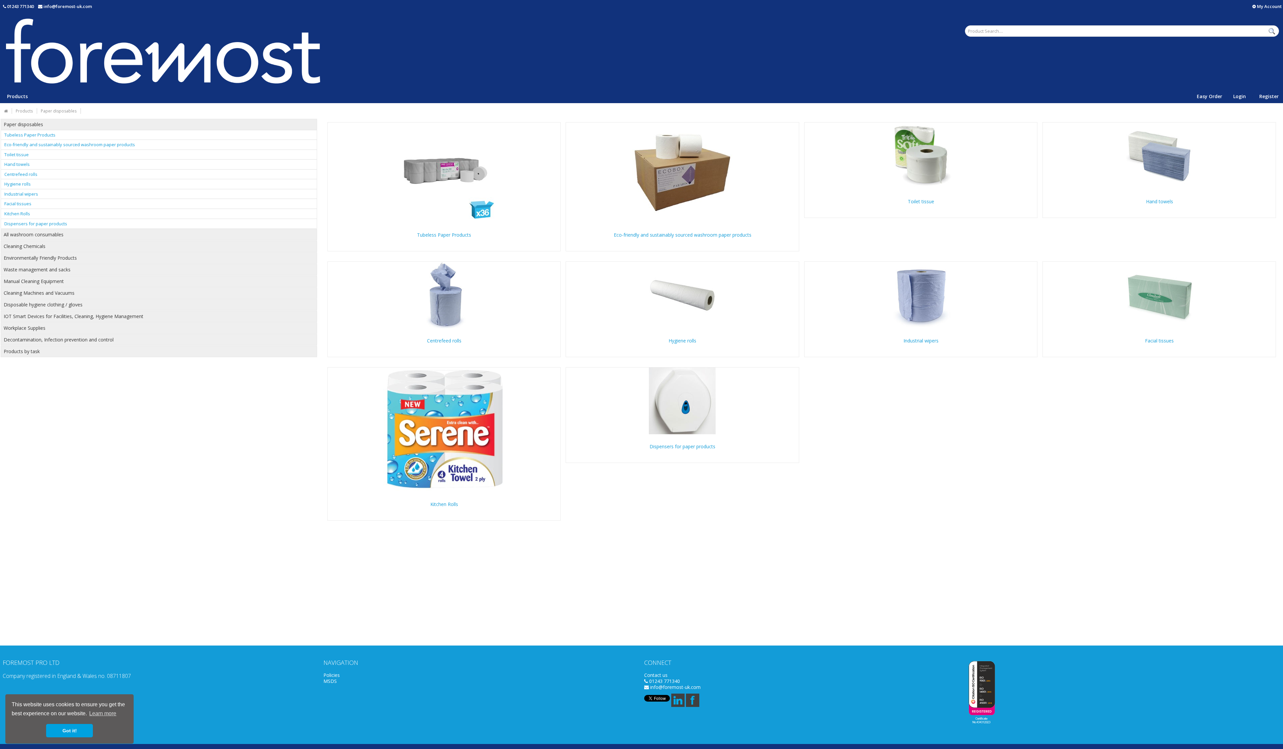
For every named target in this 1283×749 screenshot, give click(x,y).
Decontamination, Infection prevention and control (59, 339)
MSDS (330, 681)
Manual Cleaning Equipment (34, 281)
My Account (1269, 6)
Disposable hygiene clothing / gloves (43, 304)
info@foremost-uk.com (67, 6)
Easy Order (1209, 96)
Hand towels (17, 164)
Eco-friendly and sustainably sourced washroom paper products (69, 145)
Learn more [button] (102, 713)
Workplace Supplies (24, 328)
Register (1269, 96)
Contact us (656, 675)
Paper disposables (23, 124)
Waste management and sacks (37, 269)
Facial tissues (17, 204)
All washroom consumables (33, 234)
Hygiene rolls (17, 184)
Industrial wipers (21, 194)
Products (17, 96)
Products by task (22, 351)
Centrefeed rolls (20, 174)
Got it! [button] (69, 730)
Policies (331, 675)
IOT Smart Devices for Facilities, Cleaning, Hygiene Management (73, 316)
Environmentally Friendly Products (40, 258)
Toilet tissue (16, 155)
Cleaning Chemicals (24, 246)
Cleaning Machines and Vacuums (39, 293)
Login (1239, 96)
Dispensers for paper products (35, 224)
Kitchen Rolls (17, 214)
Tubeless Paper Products (29, 135)
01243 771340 (20, 6)
